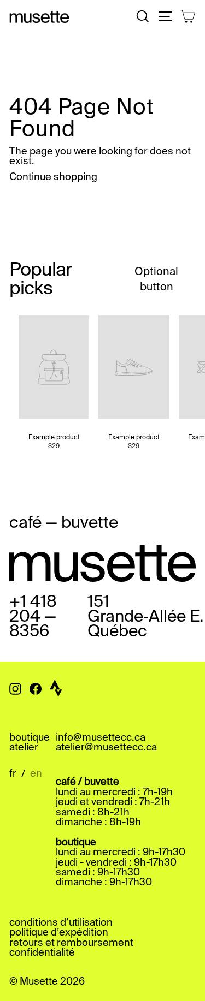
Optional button (156, 280)
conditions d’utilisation (61, 923)
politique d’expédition (58, 933)
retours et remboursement (71, 943)
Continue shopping (53, 177)
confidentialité (42, 953)
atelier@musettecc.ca (106, 748)
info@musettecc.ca (100, 738)
